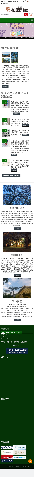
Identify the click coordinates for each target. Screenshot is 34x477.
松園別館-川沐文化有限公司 (21, 466)
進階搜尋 (31, 14)
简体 (5, 1)
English (10, 1)
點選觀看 (5, 86)
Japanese (15, 1)
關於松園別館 (10, 48)
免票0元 (19, 332)
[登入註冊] (25, 1)
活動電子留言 (4, 357)
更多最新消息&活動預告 (11, 175)
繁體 (2, 1)
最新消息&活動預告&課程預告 (14, 95)
